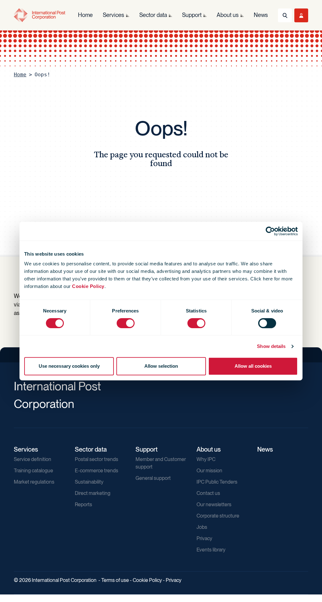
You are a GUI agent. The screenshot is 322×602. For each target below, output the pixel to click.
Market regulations (34, 482)
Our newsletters (214, 504)
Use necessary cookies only (69, 366)
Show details (271, 346)
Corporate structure (218, 516)
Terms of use (115, 580)
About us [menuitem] (228, 15)
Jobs (202, 527)
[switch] (126, 323)
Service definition (32, 459)
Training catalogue (33, 471)
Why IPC (206, 459)
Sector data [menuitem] (153, 15)
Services (26, 449)
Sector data (91, 449)
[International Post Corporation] (39, 15)
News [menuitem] (261, 15)
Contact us (208, 493)
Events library (211, 550)
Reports (83, 504)
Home (20, 75)
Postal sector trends (96, 459)
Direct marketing (92, 493)
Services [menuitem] (113, 15)
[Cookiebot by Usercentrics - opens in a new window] (270, 231)
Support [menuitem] (192, 15)
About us (209, 449)
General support (153, 478)
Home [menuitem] (85, 15)
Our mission (209, 471)
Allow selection (161, 366)
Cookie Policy (88, 286)
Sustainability (89, 482)
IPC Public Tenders (217, 482)
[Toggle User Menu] (301, 15)
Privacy (204, 538)
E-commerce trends (96, 471)
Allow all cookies (253, 366)
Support (147, 449)
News (265, 449)
